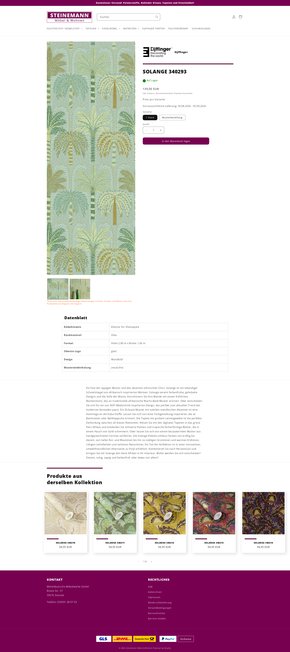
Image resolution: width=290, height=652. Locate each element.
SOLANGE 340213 (214, 542)
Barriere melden (157, 618)
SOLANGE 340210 (65, 542)
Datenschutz (155, 592)
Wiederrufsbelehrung (160, 602)
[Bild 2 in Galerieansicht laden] (80, 289)
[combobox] (128, 17)
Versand (159, 93)
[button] (64, 28)
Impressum (154, 597)
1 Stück (150, 117)
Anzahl (146, 124)
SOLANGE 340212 (164, 542)
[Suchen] (156, 17)
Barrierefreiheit (156, 613)
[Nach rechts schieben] (151, 561)
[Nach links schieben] (138, 561)
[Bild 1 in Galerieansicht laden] (58, 289)
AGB (150, 586)
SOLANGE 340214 (263, 542)
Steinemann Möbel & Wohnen (139, 648)
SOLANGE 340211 (115, 542)
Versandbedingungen (160, 607)
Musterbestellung (172, 117)
